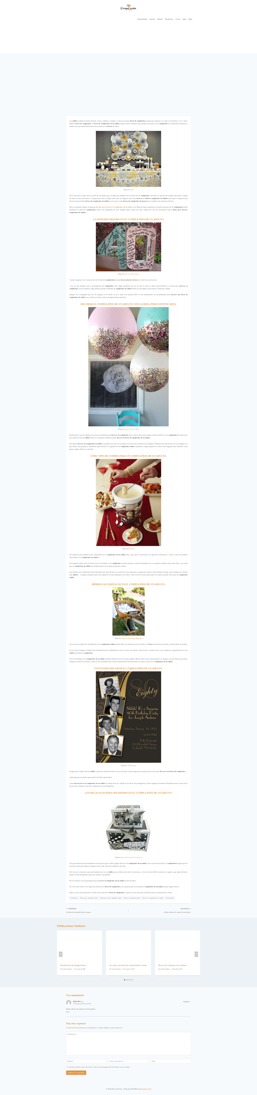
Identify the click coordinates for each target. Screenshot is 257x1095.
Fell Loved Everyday (131, 274)
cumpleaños (74, 898)
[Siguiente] (196, 954)
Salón (184, 19)
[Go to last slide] (60, 954)
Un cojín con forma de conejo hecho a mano (128, 965)
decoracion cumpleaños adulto (89, 898)
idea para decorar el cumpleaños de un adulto (116, 207)
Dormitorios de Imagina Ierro (73, 965)
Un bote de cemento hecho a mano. (78, 910)
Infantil (160, 19)
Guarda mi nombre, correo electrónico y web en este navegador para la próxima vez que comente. (99, 1067)
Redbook (131, 549)
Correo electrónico (116, 1061)
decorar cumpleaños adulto (132, 898)
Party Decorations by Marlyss (131, 857)
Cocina (177, 19)
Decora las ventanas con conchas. (172, 965)
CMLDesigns (131, 765)
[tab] (124, 979)
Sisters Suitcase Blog (131, 429)
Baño (190, 19)
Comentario (72, 1034)
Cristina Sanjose (67, 969)
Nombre (70, 1061)
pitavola (76, 1001)
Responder (186, 1001)
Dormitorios (169, 19)
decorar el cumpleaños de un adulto (153, 898)
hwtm (132, 190)
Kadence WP (146, 1089)
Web (153, 1061)
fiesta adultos (170, 898)
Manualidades (142, 19)
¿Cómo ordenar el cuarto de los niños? (177, 910)
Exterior (152, 19)
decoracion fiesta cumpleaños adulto (111, 898)
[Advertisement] (128, 38)
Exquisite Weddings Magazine (131, 638)
